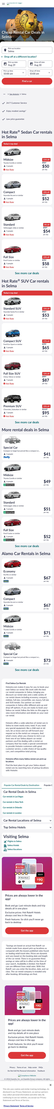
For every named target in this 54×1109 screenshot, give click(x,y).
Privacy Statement (11, 1106)
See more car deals (27, 273)
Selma (11, 51)
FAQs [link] (41, 1067)
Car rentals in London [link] (12, 813)
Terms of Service (26, 1106)
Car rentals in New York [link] (13, 802)
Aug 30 (37, 65)
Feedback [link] (41, 1071)
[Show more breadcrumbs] (4, 94)
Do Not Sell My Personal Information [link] (22, 1071)
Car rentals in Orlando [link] (12, 808)
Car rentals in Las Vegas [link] (13, 797)
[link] (27, 842)
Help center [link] (32, 1067)
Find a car (27, 81)
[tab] (22, 785)
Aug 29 (11, 65)
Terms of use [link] (21, 1067)
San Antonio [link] (14, 94)
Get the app (27, 931)
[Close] (50, 1085)
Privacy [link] (12, 1067)
